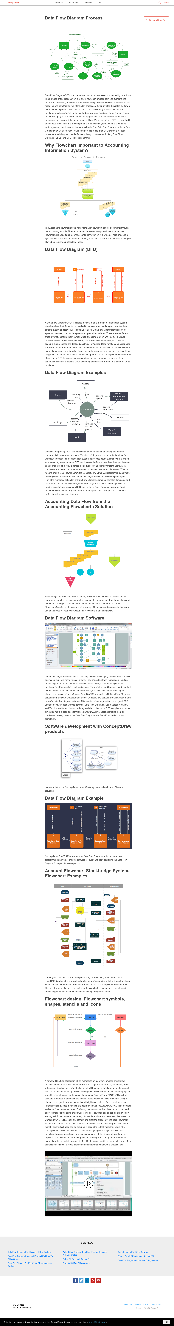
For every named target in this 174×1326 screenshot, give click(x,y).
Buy (99, 2)
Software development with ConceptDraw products (88, 728)
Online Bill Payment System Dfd (77, 1259)
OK (166, 1322)
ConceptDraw (13, 2)
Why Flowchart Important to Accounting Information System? (87, 147)
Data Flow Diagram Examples (75, 372)
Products (59, 2)
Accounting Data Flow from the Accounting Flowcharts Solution (79, 503)
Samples (88, 2)
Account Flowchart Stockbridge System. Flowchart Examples (87, 873)
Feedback (137, 1304)
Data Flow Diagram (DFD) (71, 249)
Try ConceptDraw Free (156, 20)
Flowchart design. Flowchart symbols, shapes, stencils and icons (85, 1001)
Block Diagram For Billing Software (133, 1251)
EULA (145, 1304)
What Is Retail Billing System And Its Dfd (136, 1256)
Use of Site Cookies (97, 1322)
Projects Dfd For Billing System (76, 1263)
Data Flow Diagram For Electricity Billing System (29, 1251)
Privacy (152, 1304)
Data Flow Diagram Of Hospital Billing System (138, 1260)
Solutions (73, 2)
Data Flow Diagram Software (74, 618)
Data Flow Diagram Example (74, 798)
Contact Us (128, 1304)
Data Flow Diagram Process (74, 18)
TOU (159, 1304)
